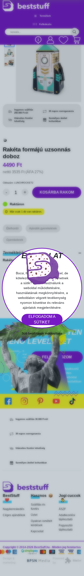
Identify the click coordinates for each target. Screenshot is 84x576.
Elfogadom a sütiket (42, 319)
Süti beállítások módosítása (42, 333)
